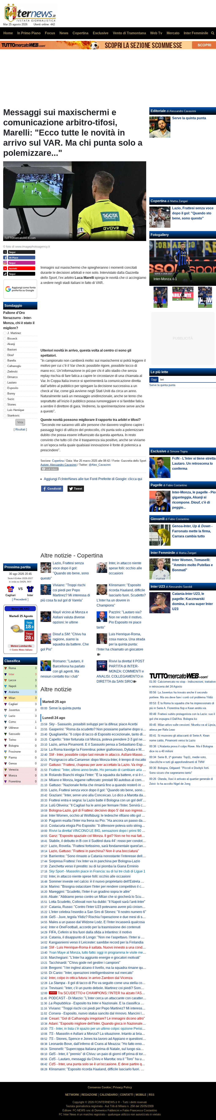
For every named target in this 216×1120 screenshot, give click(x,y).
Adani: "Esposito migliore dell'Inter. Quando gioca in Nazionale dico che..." (104, 1023)
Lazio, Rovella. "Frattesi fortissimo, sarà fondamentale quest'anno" (98, 846)
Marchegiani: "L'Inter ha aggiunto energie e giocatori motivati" (94, 957)
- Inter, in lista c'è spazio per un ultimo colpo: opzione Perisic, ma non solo (106, 1028)
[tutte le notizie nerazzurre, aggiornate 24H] (30, 12)
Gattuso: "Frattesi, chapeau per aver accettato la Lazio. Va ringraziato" (101, 765)
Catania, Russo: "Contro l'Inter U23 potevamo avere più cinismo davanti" (103, 907)
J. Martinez (14, 333)
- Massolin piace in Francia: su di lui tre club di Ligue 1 (97, 871)
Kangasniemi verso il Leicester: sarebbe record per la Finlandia (96, 942)
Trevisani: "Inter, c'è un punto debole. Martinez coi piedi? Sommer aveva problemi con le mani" (119, 988)
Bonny (11, 393)
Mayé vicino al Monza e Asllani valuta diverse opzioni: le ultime (70, 617)
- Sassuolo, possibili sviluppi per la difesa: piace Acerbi (93, 724)
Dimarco (12, 377)
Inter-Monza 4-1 (165, 279)
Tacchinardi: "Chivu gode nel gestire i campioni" (84, 962)
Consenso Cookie (99, 1087)
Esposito (12, 388)
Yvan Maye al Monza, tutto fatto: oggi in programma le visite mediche (100, 952)
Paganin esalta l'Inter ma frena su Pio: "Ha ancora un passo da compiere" (103, 820)
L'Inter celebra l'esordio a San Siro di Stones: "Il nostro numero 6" (97, 912)
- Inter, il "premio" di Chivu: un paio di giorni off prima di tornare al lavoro (106, 1054)
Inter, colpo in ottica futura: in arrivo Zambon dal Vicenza (90, 978)
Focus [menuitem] (50, 33)
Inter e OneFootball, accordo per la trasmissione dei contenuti (94, 927)
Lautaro (11, 382)
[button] (20, 422)
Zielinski (12, 371)
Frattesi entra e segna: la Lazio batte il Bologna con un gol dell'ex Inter (101, 800)
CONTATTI (126, 1094)
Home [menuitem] (8, 33)
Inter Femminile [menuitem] (196, 33)
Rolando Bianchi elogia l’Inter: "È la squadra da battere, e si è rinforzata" (103, 775)
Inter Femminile (163, 553)
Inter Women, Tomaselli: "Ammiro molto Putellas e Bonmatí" (192, 565)
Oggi (154, 379)
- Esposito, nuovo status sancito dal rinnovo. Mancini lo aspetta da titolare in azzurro (117, 1013)
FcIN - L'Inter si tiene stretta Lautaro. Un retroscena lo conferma (194, 463)
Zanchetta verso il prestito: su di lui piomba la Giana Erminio (94, 866)
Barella (11, 360)
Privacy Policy (122, 1087)
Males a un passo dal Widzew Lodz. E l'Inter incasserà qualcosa (97, 922)
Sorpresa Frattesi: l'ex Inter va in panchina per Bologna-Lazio (94, 861)
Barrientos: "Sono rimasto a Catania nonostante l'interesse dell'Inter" (100, 856)
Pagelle (156, 485)
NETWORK (72, 1094)
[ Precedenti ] (20, 599)
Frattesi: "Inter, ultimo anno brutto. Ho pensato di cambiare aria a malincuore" (106, 770)
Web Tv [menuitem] (156, 33)
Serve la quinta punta (65, 708)
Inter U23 (158, 586)
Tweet (77, 488)
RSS (151, 1094)
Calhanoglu (14, 366)
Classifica (12, 661)
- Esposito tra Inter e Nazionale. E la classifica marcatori (102, 1003)
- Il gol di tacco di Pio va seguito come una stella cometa (99, 983)
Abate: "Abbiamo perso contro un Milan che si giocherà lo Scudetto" (99, 896)
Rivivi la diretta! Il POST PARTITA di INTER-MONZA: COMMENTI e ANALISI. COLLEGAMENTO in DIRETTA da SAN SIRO (120, 671)
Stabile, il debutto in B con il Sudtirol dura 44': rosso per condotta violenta (103, 841)
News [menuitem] (63, 33)
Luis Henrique (15, 410)
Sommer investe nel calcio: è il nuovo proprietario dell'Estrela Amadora (101, 881)
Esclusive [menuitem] (100, 33)
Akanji (11, 344)
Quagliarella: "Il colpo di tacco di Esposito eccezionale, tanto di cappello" (103, 734)
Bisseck (12, 338)
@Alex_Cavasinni (100, 464)
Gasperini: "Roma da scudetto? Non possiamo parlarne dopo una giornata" (105, 729)
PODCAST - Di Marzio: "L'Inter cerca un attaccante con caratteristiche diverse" (107, 998)
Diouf (10, 355)
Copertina (58, 460)
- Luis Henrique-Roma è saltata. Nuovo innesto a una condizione (100, 947)
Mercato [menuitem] (173, 33)
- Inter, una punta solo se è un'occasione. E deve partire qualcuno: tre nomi (108, 1064)
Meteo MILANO (20, 608)
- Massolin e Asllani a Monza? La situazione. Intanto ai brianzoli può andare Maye (112, 1033)
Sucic (10, 399)
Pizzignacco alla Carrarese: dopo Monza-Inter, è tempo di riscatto (97, 759)
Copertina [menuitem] (80, 33)
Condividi (54, 488)
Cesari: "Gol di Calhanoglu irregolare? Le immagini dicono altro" (97, 1018)
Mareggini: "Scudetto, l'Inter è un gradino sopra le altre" (90, 891)
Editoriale (158, 111)
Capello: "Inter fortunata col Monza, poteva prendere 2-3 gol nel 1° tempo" (104, 739)
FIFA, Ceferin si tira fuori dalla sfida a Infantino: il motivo (90, 932)
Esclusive (158, 451)
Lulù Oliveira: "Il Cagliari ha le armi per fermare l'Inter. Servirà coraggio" (102, 805)
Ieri (162, 379)
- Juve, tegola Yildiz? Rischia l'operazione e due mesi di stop (98, 917)
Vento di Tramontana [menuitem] (129, 33)
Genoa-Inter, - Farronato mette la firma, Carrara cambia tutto (192, 531)
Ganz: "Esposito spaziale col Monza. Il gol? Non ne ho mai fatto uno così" (103, 836)
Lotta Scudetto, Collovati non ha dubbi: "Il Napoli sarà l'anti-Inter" (97, 902)
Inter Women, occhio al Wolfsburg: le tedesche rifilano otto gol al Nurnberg (104, 815)
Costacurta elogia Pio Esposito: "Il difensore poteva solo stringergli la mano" (105, 825)
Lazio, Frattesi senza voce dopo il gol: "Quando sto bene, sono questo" (101, 790)
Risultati (20, 429)
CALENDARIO (109, 1094)
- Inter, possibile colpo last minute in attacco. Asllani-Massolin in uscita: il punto (110, 754)
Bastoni (12, 349)
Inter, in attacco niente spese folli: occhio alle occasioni (125, 568)
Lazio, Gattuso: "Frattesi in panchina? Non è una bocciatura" (94, 851)
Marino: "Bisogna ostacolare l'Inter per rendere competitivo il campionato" (103, 886)
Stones (11, 404)
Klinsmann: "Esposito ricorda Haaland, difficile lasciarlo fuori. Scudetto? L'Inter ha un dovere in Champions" (121, 595)
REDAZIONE (89, 1094)
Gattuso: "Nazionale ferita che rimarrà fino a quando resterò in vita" (98, 785)
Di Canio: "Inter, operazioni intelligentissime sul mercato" (91, 973)
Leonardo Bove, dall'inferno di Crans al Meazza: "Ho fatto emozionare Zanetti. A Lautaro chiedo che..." (125, 1044)
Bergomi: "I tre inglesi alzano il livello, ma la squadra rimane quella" (99, 967)
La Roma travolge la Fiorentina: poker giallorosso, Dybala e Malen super (103, 749)
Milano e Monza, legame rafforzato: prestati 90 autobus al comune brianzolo (105, 780)
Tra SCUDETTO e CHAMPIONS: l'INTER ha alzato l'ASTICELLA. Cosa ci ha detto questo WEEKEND (130, 993)
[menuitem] (212, 33)
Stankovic (13, 415)
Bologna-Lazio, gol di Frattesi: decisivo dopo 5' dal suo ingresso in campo (104, 810)
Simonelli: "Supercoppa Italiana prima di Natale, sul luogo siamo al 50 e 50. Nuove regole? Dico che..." (125, 1049)
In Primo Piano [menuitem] (29, 33)
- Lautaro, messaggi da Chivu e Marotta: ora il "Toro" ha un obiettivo (103, 1059)
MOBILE (141, 1094)
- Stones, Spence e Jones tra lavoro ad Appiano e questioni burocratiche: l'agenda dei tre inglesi (123, 1039)
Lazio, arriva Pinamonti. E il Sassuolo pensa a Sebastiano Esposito (99, 744)
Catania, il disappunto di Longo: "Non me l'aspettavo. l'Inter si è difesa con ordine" (110, 937)
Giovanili (158, 519)
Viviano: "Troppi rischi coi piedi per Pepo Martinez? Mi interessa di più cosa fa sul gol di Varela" (120, 1008)
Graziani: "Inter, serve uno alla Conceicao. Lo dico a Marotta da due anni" (103, 795)
